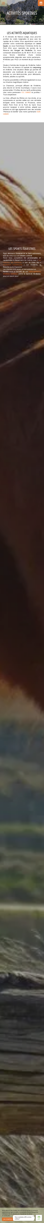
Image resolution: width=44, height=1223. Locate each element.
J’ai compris (7, 1219)
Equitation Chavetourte (12, 265)
